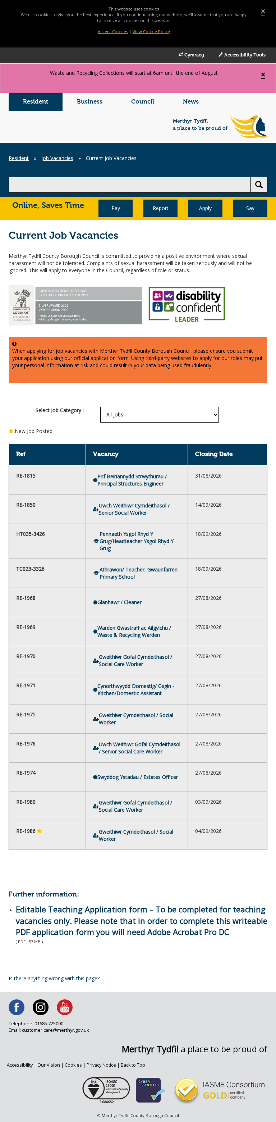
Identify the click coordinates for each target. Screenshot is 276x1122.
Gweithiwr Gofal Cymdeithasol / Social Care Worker (135, 660)
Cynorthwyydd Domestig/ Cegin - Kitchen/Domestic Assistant (135, 690)
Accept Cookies (113, 31)
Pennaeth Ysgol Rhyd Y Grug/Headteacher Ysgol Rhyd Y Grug (137, 541)
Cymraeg (193, 55)
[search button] (258, 185)
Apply (205, 208)
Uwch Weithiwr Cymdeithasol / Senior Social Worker (134, 509)
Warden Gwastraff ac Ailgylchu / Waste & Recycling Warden (134, 631)
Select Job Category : (60, 410)
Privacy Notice (101, 1065)
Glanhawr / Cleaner (119, 602)
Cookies (73, 1065)
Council (142, 102)
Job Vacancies (57, 158)
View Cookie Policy (151, 31)
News (191, 102)
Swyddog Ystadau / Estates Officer (137, 777)
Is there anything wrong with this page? (54, 978)
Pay (115, 208)
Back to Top (133, 1065)
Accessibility (20, 1065)
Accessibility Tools (244, 55)
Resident (35, 102)
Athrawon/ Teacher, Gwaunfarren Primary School (139, 573)
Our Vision (48, 1065)
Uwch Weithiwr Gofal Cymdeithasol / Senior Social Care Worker (139, 748)
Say (250, 208)
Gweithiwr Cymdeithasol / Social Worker (136, 719)
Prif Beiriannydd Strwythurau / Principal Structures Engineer (132, 480)
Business (89, 102)
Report (161, 208)
